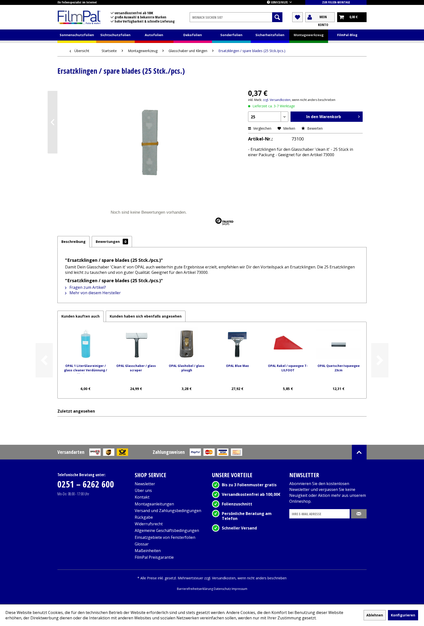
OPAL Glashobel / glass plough (186, 368)
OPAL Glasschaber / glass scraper (136, 368)
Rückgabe (144, 517)
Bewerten (314, 128)
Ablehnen (374, 615)
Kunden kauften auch (80, 316)
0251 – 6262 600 (85, 484)
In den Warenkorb (323, 116)
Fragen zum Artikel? (87, 287)
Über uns (143, 490)
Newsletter (145, 484)
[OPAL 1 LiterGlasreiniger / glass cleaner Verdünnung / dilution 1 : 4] (85, 344)
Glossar (142, 544)
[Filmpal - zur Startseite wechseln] (79, 17)
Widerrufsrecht (149, 524)
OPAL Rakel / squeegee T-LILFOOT (288, 368)
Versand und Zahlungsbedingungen (168, 510)
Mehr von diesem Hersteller (94, 292)
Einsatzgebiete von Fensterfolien (165, 537)
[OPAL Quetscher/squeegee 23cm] (338, 344)
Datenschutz (223, 589)
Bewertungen (111, 241)
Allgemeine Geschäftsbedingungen (167, 530)
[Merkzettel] (297, 17)
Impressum (239, 589)
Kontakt (142, 497)
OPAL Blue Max (237, 366)
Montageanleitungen (154, 504)
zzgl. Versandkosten (277, 100)
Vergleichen (261, 128)
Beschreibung (73, 241)
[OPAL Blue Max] (237, 344)
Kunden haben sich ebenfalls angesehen (146, 316)
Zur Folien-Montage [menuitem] (336, 2)
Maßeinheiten (148, 550)
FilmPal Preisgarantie (154, 557)
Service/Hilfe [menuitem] (279, 2)
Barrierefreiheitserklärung (195, 589)
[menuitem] (236, 17)
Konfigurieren (403, 615)
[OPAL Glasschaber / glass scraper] (136, 344)
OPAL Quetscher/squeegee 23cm (339, 368)
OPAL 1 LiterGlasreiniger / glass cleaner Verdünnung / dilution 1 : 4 (85, 369)
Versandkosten (224, 578)
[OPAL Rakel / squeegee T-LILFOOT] (288, 344)
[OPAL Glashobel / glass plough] (187, 344)
